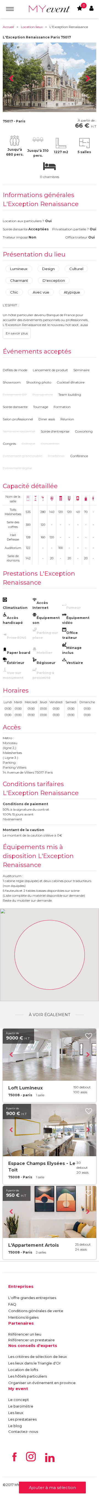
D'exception (54, 280)
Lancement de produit (50, 370)
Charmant (19, 280)
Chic (14, 292)
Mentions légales (23, 1317)
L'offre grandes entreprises (32, 1297)
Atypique (72, 292)
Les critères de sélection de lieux (37, 1356)
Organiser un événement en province (42, 1383)
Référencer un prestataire (31, 1340)
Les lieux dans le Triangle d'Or (34, 1363)
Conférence (79, 456)
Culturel (76, 269)
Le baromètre (20, 1406)
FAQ (12, 1304)
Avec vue (41, 292)
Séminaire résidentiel (19, 431)
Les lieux (15, 1413)
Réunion (67, 419)
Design (48, 269)
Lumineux (19, 269)
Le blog (15, 1426)
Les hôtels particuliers (27, 1376)
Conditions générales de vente (35, 1311)
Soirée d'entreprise (55, 431)
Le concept (18, 1399)
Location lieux (32, 27)
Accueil (8, 27)
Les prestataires (22, 1419)
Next (88, 79)
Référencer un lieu (24, 1334)
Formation (62, 407)
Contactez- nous (23, 1431)
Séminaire (81, 370)
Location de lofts (23, 1369)
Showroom (12, 382)
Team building (69, 394)
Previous (11, 79)
